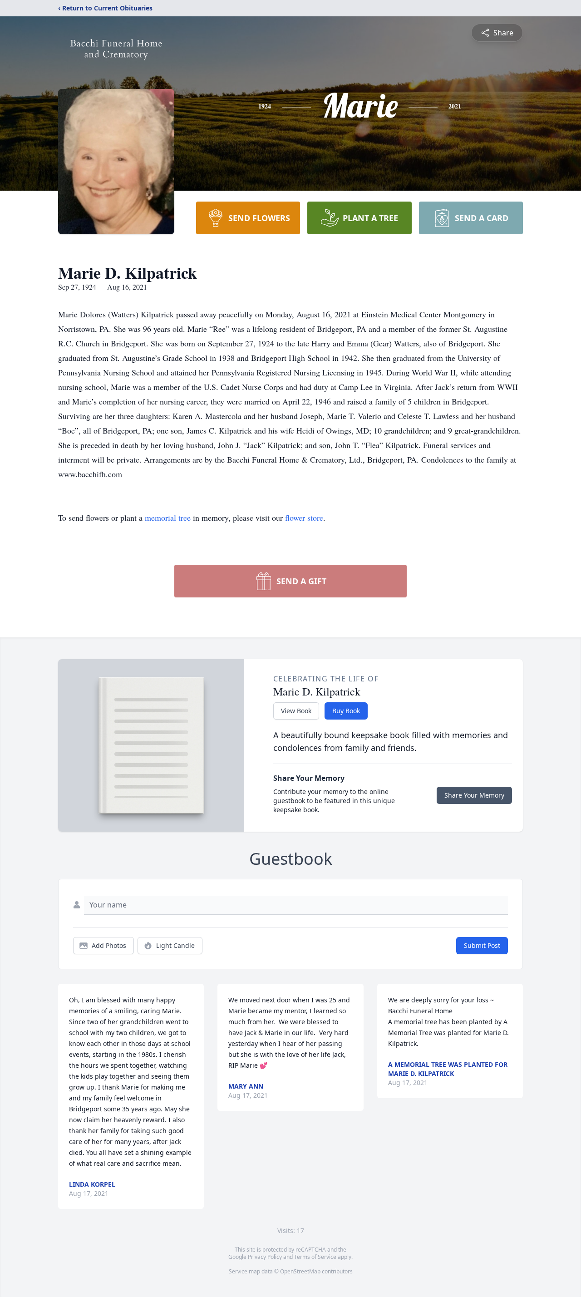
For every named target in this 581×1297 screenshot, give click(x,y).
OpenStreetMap (300, 1271)
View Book (296, 710)
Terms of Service (315, 1257)
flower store (304, 517)
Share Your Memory (474, 795)
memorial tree (168, 517)
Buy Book (346, 710)
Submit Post (482, 945)
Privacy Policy (265, 1257)
